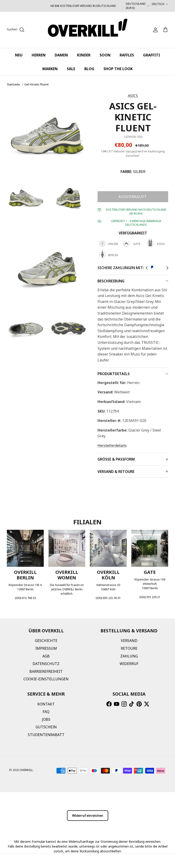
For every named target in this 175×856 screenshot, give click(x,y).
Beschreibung (111, 281)
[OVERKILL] (88, 30)
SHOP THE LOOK (118, 68)
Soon (105, 55)
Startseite (13, 84)
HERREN (39, 55)
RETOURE (129, 648)
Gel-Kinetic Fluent (36, 84)
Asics (133, 95)
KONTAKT (46, 704)
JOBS (46, 719)
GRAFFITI (151, 55)
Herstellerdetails (112, 445)
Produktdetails (114, 373)
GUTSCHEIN (46, 726)
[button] (146, 268)
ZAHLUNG (129, 656)
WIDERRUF (129, 663)
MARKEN (50, 68)
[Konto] (154, 30)
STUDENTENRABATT (46, 734)
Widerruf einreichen (87, 815)
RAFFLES (127, 55)
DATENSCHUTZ (46, 663)
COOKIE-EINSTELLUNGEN (46, 678)
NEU (19, 55)
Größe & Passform (116, 459)
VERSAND (129, 640)
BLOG (89, 68)
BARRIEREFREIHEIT (46, 671)
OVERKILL (26, 770)
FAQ (46, 711)
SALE (71, 68)
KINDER (83, 55)
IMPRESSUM (46, 648)
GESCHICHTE (46, 640)
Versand (131, 151)
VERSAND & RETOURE (116, 471)
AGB (46, 656)
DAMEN (61, 55)
